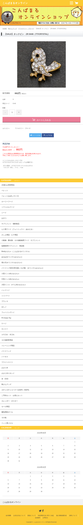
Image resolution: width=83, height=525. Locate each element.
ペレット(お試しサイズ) (10, 196)
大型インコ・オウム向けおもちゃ (14, 285)
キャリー (5, 329)
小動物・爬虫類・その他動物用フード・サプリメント (21, 240)
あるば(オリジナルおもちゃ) (12, 257)
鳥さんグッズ (12, 28)
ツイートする (36, 135)
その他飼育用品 (7, 340)
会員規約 (37, 517)
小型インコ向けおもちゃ (10, 273)
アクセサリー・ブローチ (26, 28)
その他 (4, 417)
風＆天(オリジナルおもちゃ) (12, 262)
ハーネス (5, 357)
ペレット (5, 190)
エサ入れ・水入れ (8, 334)
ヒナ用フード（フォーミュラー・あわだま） (18, 229)
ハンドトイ (6, 290)
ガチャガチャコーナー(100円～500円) (15, 390)
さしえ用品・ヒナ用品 (10, 235)
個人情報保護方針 (61, 515)
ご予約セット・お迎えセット (12, 395)
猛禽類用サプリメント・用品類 (13, 246)
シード (4, 213)
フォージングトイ (8, 312)
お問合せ (45, 517)
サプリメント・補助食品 (10, 224)
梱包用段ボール (7, 412)
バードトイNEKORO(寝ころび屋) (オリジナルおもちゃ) (22, 268)
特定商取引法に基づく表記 (46, 515)
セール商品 (6, 406)
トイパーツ (6, 296)
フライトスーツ (7, 362)
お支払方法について (19, 515)
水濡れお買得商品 (8, 185)
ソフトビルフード (8, 207)
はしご (4, 307)
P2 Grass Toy (6, 318)
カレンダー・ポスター (10, 401)
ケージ (4, 323)
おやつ (4, 218)
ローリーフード (7, 201)
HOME (5, 28)
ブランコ (5, 301)
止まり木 (5, 368)
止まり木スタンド (8, 373)
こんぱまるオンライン (15, 3)
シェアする (48, 135)
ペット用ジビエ (7, 423)
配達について (32, 515)
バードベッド (6, 351)
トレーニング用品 (8, 345)
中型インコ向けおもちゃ (10, 279)
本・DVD (5, 379)
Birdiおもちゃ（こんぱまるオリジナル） (16, 251)
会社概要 (8, 515)
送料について (73, 515)
